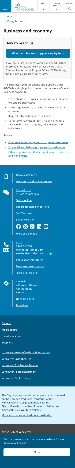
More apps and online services (34, 181)
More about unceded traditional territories (27, 415)
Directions (22, 305)
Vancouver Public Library (16, 378)
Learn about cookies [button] (15, 443)
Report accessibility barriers (32, 206)
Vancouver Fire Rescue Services (20, 365)
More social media (27, 233)
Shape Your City (25, 219)
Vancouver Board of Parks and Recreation (26, 352)
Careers (6, 323)
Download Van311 (26, 175)
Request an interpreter (29, 259)
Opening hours (25, 298)
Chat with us (23, 190)
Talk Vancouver (24, 213)
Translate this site (26, 272)
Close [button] (36, 452)
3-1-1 (19, 242)
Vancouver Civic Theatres (16, 358)
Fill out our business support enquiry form (38, 53)
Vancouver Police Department (19, 371)
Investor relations (12, 336)
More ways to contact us (30, 266)
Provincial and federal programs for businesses (36, 147)
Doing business (16, 21)
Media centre (9, 329)
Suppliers (7, 342)
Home (9, 16)
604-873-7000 (24, 246)
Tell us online (24, 200)
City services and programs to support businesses (38, 142)
